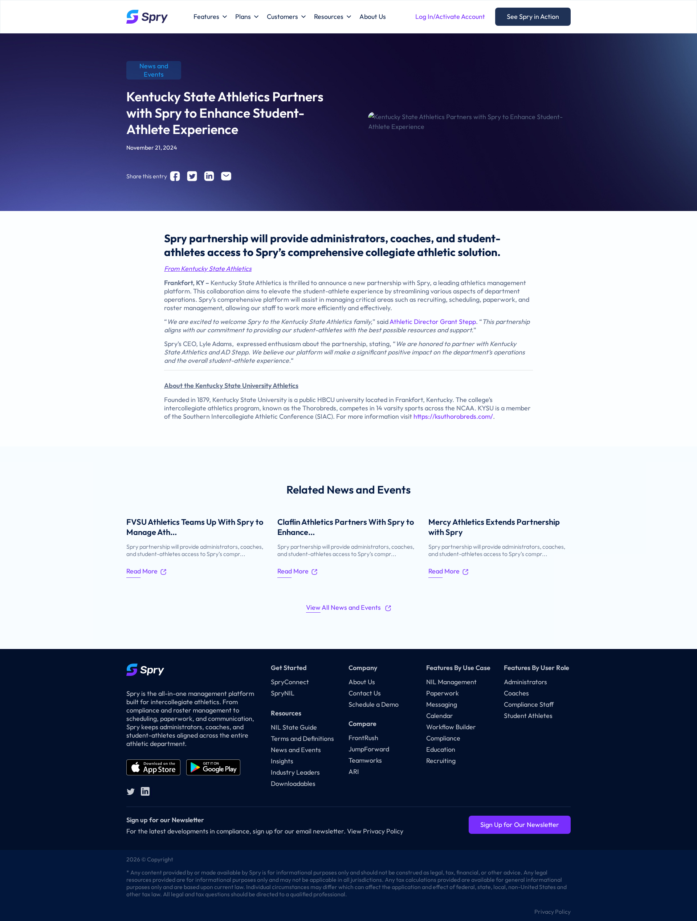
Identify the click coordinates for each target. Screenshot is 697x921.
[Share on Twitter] (192, 176)
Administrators (525, 682)
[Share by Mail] (226, 176)
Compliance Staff (529, 704)
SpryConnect (290, 682)
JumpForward (368, 749)
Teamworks (365, 760)
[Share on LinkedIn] (209, 176)
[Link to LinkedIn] (145, 791)
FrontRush (363, 738)
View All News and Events (344, 607)
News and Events (296, 750)
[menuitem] (551, 911)
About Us (372, 16)
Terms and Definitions (302, 738)
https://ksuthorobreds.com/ (453, 416)
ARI (353, 771)
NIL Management (451, 682)
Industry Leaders (295, 772)
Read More (142, 571)
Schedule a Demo (373, 704)
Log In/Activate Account (450, 16)
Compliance (443, 738)
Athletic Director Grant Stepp (433, 321)
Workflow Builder (451, 727)
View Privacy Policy (375, 831)
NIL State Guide (294, 727)
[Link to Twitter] (130, 791)
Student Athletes (528, 715)
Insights (282, 761)
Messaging (441, 704)
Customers (282, 16)
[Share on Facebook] (175, 176)
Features (206, 16)
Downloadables (293, 783)
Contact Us (364, 693)
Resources (328, 16)
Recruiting (441, 760)
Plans (243, 16)
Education (440, 749)
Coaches (516, 693)
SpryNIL (282, 693)
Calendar (439, 715)
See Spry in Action (533, 16)
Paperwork (442, 693)
